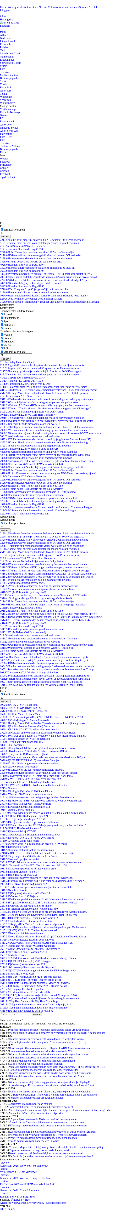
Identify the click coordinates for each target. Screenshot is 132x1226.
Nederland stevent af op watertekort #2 (26, 921)
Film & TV (6, 136)
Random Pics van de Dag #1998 (21, 249)
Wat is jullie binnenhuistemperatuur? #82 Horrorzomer (34, 1007)
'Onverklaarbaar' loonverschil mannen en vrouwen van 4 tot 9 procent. (47, 1122)
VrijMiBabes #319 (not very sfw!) (22, 246)
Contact (4, 167)
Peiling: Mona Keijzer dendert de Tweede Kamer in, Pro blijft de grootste (44, 393)
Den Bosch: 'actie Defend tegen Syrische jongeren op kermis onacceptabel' (45, 657)
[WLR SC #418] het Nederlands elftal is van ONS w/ (34, 785)
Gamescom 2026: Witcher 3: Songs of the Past (29, 448)
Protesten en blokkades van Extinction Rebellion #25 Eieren (37, 732)
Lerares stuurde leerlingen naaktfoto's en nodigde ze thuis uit (37, 267)
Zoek (20, 7)
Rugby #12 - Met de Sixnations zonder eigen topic (32, 924)
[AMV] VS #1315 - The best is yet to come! (28, 930)
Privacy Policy (36, 1202)
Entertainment (7, 59)
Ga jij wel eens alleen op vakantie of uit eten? (29, 822)
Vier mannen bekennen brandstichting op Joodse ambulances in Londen (43, 430)
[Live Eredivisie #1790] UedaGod (23, 710)
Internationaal (7, 41)
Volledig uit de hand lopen (19, 840)
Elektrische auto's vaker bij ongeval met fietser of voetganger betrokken (43, 467)
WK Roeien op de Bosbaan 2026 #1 (24, 951)
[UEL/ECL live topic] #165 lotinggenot (26, 961)
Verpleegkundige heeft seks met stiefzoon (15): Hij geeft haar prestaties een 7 (46, 273)
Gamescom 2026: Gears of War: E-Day (25, 383)
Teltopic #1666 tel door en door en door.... (27, 794)
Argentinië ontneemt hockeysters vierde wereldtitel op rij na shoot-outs (42, 365)
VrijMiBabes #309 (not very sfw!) (23, 632)
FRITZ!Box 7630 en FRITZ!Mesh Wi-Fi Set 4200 (32, 464)
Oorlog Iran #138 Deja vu (19, 896)
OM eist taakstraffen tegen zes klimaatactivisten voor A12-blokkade (41, 681)
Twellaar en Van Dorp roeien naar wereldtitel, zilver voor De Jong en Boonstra (46, 420)
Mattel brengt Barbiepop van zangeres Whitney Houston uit (36, 647)
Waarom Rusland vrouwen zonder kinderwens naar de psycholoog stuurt (48, 1054)
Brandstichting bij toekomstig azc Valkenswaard (30, 283)
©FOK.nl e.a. (7, 1208)
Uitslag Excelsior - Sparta (17, 362)
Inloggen (5, 10)
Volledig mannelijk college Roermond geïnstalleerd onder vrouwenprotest (49, 1029)
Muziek (4, 65)
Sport (3, 81)
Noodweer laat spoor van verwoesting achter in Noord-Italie (36, 887)
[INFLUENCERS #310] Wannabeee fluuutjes (29, 760)
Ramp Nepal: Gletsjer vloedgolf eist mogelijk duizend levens (37, 748)
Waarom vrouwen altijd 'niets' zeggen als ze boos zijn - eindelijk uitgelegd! (49, 1082)
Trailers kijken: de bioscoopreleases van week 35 (30, 423)
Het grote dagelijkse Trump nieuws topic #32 (29, 917)
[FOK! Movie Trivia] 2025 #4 (21, 707)
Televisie (5, 72)
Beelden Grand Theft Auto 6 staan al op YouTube (31, 485)
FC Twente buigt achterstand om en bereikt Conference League (38, 510)
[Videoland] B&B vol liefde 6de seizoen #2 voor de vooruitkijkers (41, 800)
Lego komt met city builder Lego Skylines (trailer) (31, 298)
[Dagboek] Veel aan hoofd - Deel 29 (25, 893)
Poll (5, 348)
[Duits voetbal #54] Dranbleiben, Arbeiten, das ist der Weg (36, 942)
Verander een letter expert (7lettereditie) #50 (29, 908)
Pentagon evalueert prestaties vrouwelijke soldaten (36, 1097)
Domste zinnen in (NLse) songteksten (25, 738)
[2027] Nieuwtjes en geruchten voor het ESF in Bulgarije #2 (38, 970)
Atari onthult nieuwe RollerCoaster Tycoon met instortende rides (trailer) (43, 295)
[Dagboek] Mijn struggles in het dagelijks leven (30, 834)
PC (1, 118)
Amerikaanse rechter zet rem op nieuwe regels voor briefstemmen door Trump (47, 461)
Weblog (12, 7)
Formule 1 (5, 87)
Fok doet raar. (12, 744)
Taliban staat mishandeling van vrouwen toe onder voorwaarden (43, 1069)
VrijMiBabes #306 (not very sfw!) (23, 592)
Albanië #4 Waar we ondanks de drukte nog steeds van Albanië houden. (43, 911)
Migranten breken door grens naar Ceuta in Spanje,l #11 (35, 1004)
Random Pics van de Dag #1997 (22, 264)
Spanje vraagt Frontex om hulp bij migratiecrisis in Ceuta (35, 445)
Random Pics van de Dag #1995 (22, 286)
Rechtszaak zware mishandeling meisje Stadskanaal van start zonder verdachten (47, 666)
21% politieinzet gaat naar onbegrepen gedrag (29, 763)
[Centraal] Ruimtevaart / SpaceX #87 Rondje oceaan (33, 985)
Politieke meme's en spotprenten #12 (25, 806)
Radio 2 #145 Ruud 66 (17, 809)
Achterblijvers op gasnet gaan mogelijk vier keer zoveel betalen (39, 772)
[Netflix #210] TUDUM (18, 874)
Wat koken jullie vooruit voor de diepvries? (28, 967)
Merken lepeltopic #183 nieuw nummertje (28, 868)
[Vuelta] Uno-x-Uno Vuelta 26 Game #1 (27, 837)
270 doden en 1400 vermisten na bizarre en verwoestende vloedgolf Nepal (44, 280)
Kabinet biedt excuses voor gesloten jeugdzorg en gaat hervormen (39, 243)
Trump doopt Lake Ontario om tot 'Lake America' (31, 261)
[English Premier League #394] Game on (27, 726)
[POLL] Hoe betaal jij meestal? (20, 828)
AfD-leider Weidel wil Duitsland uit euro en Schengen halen (38, 958)
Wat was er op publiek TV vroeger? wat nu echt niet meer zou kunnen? (43, 735)
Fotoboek (5, 161)
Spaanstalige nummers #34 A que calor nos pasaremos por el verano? (42, 880)
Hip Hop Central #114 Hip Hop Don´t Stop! (29, 1001)
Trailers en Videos (10, 146)
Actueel (4, 34)
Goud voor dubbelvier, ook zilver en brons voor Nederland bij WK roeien (43, 386)
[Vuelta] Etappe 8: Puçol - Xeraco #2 (24, 720)
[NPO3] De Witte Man (17, 973)
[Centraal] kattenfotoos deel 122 (22, 964)
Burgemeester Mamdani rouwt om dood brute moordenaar (36, 258)
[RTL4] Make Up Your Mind (20, 714)
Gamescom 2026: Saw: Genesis (21, 396)
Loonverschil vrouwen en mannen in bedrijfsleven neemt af (41, 1106)
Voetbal (4, 84)
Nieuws (43, 7)
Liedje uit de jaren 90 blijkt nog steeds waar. (27, 782)
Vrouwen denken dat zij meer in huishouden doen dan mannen (43, 1137)
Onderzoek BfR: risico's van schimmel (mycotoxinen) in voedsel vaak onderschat (48, 389)
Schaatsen (5, 99)
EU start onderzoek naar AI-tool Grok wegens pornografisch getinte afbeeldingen (53, 1094)
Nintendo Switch (9, 127)
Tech (2, 50)
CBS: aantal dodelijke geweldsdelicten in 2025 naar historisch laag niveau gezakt (48, 277)
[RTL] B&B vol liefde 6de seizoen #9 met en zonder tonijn (37, 853)
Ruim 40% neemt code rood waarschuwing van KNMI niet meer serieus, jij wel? (48, 473)
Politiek (4, 47)
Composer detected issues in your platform (27, 939)
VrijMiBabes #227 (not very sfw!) (23, 623)
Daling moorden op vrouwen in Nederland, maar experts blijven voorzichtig (50, 1091)
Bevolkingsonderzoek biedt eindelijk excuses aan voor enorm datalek (46, 1153)
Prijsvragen (6, 164)
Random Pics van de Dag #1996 (22, 270)
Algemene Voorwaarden (13, 1202)
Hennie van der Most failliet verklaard (25, 803)
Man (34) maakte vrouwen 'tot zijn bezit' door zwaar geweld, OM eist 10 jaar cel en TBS (57, 1066)
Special (7, 344)
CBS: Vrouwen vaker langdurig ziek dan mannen (36, 1063)
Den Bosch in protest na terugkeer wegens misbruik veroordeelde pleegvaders (46, 644)
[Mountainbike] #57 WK (18, 831)
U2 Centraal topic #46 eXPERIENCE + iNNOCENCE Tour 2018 (41, 717)
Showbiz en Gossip (10, 53)
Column (7, 338)
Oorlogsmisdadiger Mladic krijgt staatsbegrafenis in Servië (36, 457)
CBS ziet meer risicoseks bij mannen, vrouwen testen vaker (41, 1057)
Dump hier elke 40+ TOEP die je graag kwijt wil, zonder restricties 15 (43, 825)
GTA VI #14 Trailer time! (19, 704)
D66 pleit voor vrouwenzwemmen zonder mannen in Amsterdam (40, 862)
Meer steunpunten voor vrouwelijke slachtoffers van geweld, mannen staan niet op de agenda (59, 1110)
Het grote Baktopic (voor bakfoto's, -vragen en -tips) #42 (35, 982)
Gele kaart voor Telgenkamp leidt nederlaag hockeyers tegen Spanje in (42, 417)
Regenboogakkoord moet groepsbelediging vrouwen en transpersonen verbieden (52, 1131)
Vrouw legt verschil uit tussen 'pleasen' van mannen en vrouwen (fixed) (47, 1042)
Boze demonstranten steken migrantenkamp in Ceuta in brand (38, 491)
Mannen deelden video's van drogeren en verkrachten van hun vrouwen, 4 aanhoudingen (57, 1032)
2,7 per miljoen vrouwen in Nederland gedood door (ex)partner (43, 1119)
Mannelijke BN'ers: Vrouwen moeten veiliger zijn (36, 1113)
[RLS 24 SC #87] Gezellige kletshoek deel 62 (29, 729)
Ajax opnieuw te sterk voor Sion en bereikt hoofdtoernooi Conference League (46, 507)
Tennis (3, 93)
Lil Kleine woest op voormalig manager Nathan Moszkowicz (37, 797)
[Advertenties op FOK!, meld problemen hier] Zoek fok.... (36, 775)
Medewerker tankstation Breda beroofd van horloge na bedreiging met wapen (46, 399)
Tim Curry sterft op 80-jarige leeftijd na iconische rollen (34, 289)
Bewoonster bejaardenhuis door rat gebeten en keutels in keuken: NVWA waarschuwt (51, 433)
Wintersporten (7, 102)
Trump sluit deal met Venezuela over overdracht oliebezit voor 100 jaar (43, 757)
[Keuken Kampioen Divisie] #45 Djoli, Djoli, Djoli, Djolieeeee (38, 914)
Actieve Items (30, 7)
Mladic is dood (13, 955)
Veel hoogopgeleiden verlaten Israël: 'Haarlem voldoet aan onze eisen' (42, 899)
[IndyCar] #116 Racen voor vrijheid (24, 754)
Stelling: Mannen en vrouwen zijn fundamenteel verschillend (42, 1060)
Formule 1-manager (10, 112)
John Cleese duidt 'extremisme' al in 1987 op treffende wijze (37, 252)
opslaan (5, 236)
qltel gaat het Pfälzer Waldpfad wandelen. (27, 945)
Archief (93, 7)
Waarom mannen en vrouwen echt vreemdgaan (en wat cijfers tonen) (46, 1039)
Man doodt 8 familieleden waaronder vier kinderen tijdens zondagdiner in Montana (49, 301)
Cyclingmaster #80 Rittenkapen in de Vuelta (29, 856)
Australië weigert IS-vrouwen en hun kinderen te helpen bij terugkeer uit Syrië (51, 1085)
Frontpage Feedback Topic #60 (22, 989)
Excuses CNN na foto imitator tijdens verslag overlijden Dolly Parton (41, 501)
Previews (74, 7)
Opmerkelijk (7, 56)
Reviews (63, 7)
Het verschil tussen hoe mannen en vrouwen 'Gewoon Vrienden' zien (46, 1076)
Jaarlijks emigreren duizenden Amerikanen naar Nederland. (36, 877)
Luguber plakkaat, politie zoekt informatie (27, 850)
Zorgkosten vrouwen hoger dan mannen (30, 1103)
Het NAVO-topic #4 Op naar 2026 (24, 884)
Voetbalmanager (9, 109)
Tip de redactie (8, 177)
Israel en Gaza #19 (14, 890)
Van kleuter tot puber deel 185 (21, 741)
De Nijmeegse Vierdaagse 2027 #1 (22, 819)
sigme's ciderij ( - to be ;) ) (19, 871)
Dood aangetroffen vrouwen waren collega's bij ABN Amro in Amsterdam (49, 1048)
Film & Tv (9, 324)
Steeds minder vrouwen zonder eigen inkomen (34, 1140)
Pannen (8, 788)
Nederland (5, 38)
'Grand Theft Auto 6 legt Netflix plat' (24, 513)
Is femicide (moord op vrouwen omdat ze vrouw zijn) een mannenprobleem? (51, 1156)
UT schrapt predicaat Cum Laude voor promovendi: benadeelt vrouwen (48, 1125)
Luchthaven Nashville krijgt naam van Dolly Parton (32, 411)
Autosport (5, 90)
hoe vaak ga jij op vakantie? (19, 859)
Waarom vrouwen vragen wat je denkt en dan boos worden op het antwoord (50, 1073)
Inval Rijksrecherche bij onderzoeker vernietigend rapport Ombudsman (43, 927)
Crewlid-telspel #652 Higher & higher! (26, 905)
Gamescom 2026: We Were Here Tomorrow (28, 414)
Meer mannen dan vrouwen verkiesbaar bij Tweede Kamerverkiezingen (48, 1134)
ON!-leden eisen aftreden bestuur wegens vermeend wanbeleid (38, 498)
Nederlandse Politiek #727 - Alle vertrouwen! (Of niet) (34, 751)
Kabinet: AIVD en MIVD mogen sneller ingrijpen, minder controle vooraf (44, 405)
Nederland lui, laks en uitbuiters (21, 933)
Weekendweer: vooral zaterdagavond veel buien (30, 436)
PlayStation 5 (7, 133)
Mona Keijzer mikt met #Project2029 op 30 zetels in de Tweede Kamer (43, 936)
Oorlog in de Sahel (14, 846)
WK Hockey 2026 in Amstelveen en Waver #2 (30, 778)
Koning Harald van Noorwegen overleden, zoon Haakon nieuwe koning (44, 442)
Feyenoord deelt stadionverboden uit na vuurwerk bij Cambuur (38, 451)
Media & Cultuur (9, 75)
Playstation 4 (7, 121)
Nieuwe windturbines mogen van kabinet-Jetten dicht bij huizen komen (43, 812)
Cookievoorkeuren (56, 1202)
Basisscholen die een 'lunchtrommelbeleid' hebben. (32, 769)
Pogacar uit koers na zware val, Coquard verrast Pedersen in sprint (39, 368)
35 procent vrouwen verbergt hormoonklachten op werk (39, 1150)
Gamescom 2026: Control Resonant (23, 476)
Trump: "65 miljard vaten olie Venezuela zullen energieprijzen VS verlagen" (45, 408)
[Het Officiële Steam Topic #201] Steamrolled (30, 948)
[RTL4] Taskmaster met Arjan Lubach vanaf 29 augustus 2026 (38, 995)
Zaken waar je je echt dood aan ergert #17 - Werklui (33, 843)
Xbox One (6, 124)
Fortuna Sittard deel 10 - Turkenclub (25, 992)
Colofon (4, 170)
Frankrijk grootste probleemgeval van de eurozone (31, 495)
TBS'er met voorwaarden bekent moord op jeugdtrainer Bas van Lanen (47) (45, 439)
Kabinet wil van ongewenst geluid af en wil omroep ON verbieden (40, 255)
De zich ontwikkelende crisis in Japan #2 (26, 1010)
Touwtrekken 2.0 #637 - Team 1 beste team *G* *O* (33, 865)
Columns (53, 7)
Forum (3, 7)
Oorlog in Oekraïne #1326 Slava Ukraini (26, 791)
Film (2, 68)
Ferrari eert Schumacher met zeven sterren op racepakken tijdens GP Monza (45, 454)
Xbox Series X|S (9, 130)
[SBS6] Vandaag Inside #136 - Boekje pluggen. (31, 976)
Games (4, 115)
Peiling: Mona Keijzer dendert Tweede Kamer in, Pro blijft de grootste (42, 723)
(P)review (8, 341)
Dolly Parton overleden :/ (19, 766)
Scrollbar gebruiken (14, 229)
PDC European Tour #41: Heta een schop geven (31, 979)
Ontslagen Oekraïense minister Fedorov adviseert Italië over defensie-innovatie (47, 427)
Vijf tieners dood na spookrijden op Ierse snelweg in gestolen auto (40, 998)
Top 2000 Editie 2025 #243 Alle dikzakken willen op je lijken (38, 902)
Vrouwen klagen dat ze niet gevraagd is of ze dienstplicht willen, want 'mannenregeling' (56, 1147)
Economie (5, 44)
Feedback (5, 174)
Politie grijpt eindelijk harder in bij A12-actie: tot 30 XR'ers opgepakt (42, 239)
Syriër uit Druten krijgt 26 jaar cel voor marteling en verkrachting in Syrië (44, 660)
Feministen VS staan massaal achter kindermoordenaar (34, 292)
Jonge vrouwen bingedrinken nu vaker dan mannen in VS (40, 1051)
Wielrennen (6, 96)
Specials (83, 7)
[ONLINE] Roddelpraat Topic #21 (24, 816)
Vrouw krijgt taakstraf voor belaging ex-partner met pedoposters (39, 402)
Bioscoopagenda (9, 78)
